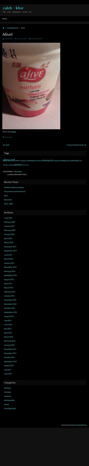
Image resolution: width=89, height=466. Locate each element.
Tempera (73, 425)
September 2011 (10, 362)
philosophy (75, 161)
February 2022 (9, 222)
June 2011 (8, 374)
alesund (9, 160)
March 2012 (8, 337)
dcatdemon (9, 39)
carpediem (23, 160)
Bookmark (8, 137)
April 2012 (8, 333)
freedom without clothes (14, 187)
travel (23, 165)
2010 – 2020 (8, 204)
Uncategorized (12, 28)
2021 (6, 196)
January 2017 (9, 263)
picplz (13, 132)
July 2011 (7, 370)
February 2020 (9, 230)
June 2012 (8, 325)
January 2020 (9, 234)
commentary (31, 161)
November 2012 (10, 304)
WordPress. (82, 425)
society (17, 164)
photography (9, 400)
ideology (46, 160)
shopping (11, 165)
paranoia (68, 160)
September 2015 (10, 275)
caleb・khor (13, 8)
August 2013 (9, 280)
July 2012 (7, 321)
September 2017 (10, 251)
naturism (7, 396)
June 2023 (8, 218)
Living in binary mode (75, 145)
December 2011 (10, 349)
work (26, 165)
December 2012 (10, 300)
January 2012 (9, 345)
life (52, 160)
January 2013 (9, 296)
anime (17, 161)
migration (56, 160)
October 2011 (9, 357)
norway (62, 160)
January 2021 (9, 226)
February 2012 (9, 341)
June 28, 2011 (22, 39)
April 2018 (8, 239)
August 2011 (9, 366)
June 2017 (8, 255)
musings (7, 392)
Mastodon (18, 172)
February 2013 (9, 292)
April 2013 (8, 284)
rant (80, 160)
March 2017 (8, 259)
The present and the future (14, 191)
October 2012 (9, 308)
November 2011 (10, 353)
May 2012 (7, 329)
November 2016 (10, 267)
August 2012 (9, 316)
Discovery (8, 200)
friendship (39, 160)
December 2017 (10, 247)
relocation (6, 165)
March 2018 (8, 243)
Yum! (7, 145)
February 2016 (9, 271)
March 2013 (8, 288)
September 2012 (10, 312)
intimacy (7, 388)
